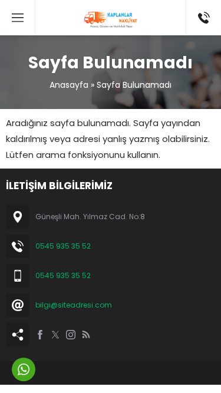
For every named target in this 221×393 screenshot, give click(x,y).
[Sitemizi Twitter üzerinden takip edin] (55, 334)
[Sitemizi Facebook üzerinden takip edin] (40, 334)
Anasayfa (69, 85)
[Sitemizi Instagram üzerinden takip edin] (70, 334)
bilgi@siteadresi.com (73, 305)
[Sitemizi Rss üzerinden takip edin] (86, 334)
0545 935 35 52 (63, 246)
